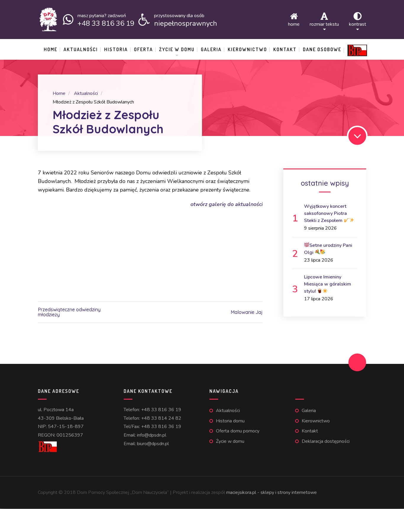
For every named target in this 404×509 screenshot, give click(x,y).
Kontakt (285, 49)
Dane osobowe (322, 49)
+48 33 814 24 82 (161, 418)
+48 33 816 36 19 (161, 409)
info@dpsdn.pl (151, 435)
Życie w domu (177, 49)
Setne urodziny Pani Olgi (328, 249)
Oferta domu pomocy (237, 431)
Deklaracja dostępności (326, 441)
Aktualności (81, 49)
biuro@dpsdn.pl (153, 443)
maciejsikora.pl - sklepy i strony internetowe (271, 492)
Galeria (211, 49)
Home (294, 24)
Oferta (143, 49)
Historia (116, 49)
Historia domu (230, 421)
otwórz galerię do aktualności (226, 204)
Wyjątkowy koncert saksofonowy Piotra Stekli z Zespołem (325, 213)
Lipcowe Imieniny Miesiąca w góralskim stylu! (327, 284)
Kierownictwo (247, 49)
